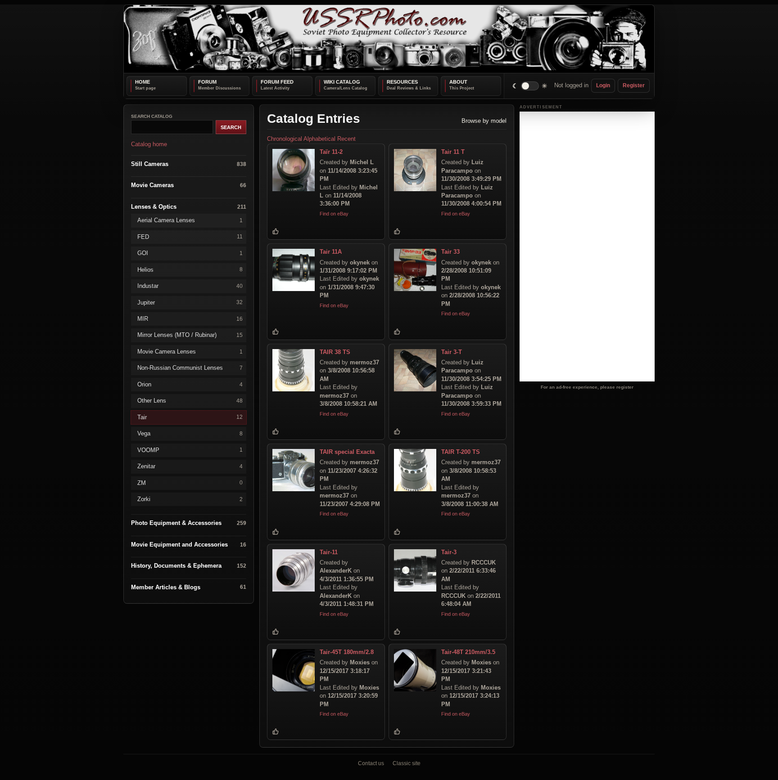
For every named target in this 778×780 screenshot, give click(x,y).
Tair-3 (449, 551)
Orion (190, 384)
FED (190, 236)
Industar (190, 285)
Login (603, 85)
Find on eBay (334, 213)
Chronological (284, 138)
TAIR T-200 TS (460, 451)
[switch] (530, 86)
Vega (190, 433)
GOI (190, 253)
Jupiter (190, 302)
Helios (190, 269)
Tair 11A (331, 251)
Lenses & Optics (188, 206)
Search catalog (151, 116)
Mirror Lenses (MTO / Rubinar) (190, 335)
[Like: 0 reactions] (275, 231)
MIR (190, 318)
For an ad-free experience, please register (587, 387)
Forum (207, 82)
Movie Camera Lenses (190, 351)
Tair (190, 416)
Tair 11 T (453, 151)
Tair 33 (450, 251)
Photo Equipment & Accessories (188, 523)
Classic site (407, 763)
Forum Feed (277, 82)
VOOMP (190, 449)
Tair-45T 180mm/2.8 (347, 652)
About (458, 82)
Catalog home (149, 144)
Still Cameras (188, 163)
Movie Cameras (188, 185)
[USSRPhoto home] (389, 39)
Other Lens (190, 400)
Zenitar (190, 466)
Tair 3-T (451, 351)
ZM (190, 482)
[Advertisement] (587, 246)
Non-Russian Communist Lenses (190, 367)
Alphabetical (319, 138)
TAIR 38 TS (335, 351)
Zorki (190, 499)
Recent (346, 138)
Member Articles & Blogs (188, 586)
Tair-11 (329, 551)
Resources (402, 82)
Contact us (371, 763)
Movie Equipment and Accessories (188, 544)
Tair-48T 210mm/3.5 (468, 652)
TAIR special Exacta (347, 451)
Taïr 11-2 (331, 151)
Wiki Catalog (342, 82)
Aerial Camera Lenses (190, 220)
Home (142, 82)
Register (634, 85)
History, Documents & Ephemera (188, 565)
